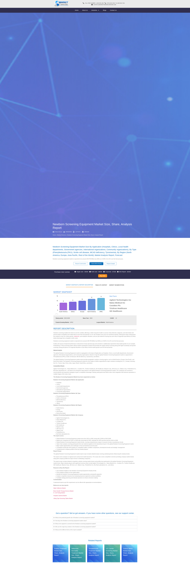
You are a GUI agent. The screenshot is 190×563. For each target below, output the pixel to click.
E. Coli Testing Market (59, 492)
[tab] (79, 285)
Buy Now (102, 276)
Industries (94, 10)
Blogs (104, 10)
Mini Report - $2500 (125, 271)
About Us (85, 10)
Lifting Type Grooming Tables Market (63, 498)
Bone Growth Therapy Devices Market (63, 491)
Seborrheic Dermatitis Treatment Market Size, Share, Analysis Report (77, 553)
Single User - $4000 (82, 271)
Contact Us (113, 10)
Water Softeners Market (59, 488)
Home (76, 10)
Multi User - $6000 (96, 271)
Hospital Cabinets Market (60, 495)
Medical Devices (61, 235)
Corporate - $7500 (110, 271)
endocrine (76, 336)
